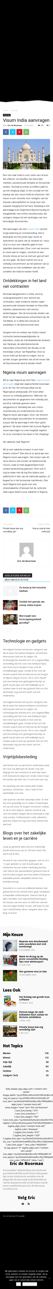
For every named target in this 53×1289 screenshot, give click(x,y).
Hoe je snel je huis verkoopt (41, 530)
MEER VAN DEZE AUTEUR (16, 580)
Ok (18, 1284)
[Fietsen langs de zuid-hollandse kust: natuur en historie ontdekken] (10, 1016)
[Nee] (49, 1278)
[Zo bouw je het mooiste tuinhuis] (10, 591)
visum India (33, 229)
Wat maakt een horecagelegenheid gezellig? (30, 619)
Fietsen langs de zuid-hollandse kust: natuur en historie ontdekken (33, 1015)
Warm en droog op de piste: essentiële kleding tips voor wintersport (33, 959)
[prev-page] (5, 630)
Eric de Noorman (15, 125)
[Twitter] (13, 132)
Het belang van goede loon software (34, 998)
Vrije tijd (14, 110)
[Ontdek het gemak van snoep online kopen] (10, 605)
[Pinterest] (19, 132)
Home (5, 110)
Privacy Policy (30, 1284)
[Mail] (23, 1204)
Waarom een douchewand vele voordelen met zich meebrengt (33, 944)
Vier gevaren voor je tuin (33, 971)
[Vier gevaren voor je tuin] (10, 975)
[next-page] (9, 630)
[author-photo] (26, 557)
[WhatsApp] (26, 132)
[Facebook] (6, 132)
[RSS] (28, 1204)
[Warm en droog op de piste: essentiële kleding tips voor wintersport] (10, 960)
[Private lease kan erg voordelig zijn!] (10, 1031)
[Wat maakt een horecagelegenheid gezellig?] (10, 619)
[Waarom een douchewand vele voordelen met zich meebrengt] (10, 945)
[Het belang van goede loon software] (10, 1001)
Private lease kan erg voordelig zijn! (13, 530)
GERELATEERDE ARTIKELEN (17, 575)
